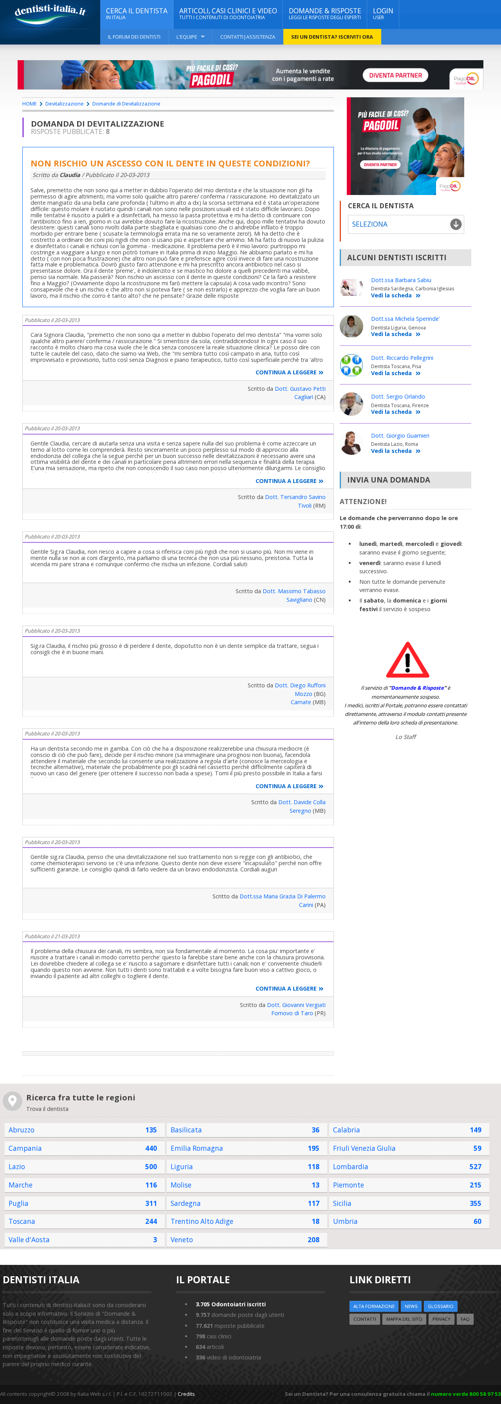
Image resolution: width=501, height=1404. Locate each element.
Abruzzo (21, 1129)
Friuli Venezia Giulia (364, 1148)
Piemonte (348, 1184)
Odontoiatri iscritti (231, 1304)
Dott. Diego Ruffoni (300, 685)
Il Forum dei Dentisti (134, 36)
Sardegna (186, 1203)
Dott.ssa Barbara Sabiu (401, 280)
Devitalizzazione (64, 103)
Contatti (364, 1319)
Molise (181, 1184)
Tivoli (305, 505)
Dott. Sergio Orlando (398, 396)
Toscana (22, 1221)
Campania (25, 1148)
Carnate (301, 702)
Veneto (182, 1239)
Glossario (441, 1306)
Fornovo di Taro (292, 1013)
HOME (29, 103)
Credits (186, 1393)
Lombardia (350, 1166)
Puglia (19, 1203)
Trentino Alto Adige (202, 1221)
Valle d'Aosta (29, 1239)
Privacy (442, 1319)
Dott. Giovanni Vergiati (296, 1005)
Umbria (345, 1221)
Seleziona (369, 224)
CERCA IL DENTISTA (137, 13)
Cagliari (303, 397)
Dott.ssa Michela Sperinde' (405, 318)
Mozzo (303, 694)
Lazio (17, 1166)
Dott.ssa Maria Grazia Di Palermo (283, 896)
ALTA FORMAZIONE (374, 1306)
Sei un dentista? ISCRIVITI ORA (332, 36)
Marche (20, 1184)
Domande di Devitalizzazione (126, 103)
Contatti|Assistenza (247, 36)
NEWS (411, 1306)
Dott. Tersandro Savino (295, 497)
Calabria (346, 1129)
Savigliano (299, 599)
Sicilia (342, 1203)
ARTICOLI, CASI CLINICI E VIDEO (228, 13)
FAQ (465, 1319)
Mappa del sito (404, 1319)
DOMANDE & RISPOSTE (325, 13)
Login (383, 13)
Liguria (182, 1166)
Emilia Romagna (197, 1148)
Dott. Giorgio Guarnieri (400, 435)
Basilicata (186, 1129)
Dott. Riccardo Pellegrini (402, 357)
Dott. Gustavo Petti (300, 388)
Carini (306, 905)
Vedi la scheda (391, 296)
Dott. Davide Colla (302, 802)
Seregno (300, 810)
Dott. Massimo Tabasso (294, 591)
